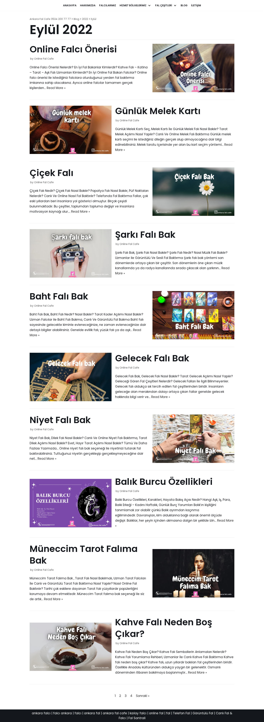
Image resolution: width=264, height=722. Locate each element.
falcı (78, 713)
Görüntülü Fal (203, 713)
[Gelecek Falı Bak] (71, 400)
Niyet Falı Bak (60, 420)
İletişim (196, 5)
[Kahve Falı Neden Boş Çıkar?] (71, 670)
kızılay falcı (138, 713)
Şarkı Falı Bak (145, 234)
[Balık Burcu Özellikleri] (71, 526)
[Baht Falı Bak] (193, 338)
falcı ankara (62, 713)
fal (168, 713)
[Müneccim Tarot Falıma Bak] (193, 596)
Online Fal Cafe (44, 58)
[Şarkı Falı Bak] (71, 276)
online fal (156, 713)
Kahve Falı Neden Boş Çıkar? (163, 628)
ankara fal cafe (115, 713)
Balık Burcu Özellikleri (164, 481)
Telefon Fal (181, 713)
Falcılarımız (107, 5)
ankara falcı (41, 713)
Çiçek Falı (51, 173)
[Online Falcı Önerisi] (193, 91)
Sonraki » (142, 696)
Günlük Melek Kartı (158, 111)
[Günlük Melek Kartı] (71, 153)
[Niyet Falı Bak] (193, 462)
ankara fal (92, 713)
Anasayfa (70, 5)
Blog (184, 5)
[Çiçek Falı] (193, 215)
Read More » (56, 88)
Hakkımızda (88, 5)
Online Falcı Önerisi (73, 49)
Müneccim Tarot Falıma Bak (84, 554)
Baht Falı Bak (59, 296)
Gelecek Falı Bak (152, 358)
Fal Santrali (136, 718)
